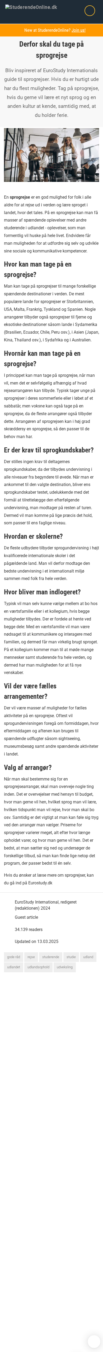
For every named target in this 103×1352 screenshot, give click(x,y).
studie (71, 957)
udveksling (65, 967)
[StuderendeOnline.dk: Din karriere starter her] (34, 6)
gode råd (13, 957)
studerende (50, 957)
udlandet (13, 967)
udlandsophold (38, 967)
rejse (31, 957)
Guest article (26, 917)
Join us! (79, 30)
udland (88, 957)
